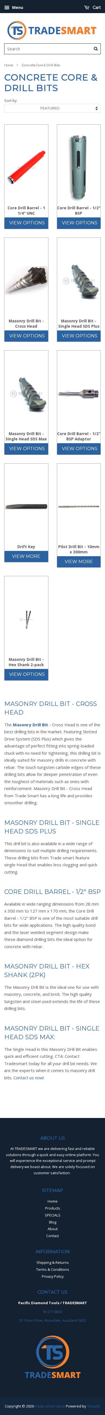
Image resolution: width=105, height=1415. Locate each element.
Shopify (93, 1406)
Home (8, 65)
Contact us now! (28, 1077)
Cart (96, 7)
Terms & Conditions (52, 1269)
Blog (52, 1222)
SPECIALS (52, 1215)
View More (26, 556)
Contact (52, 1235)
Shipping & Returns (52, 1262)
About (53, 1228)
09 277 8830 (52, 1311)
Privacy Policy (53, 1276)
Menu (17, 7)
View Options (27, 222)
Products (52, 1208)
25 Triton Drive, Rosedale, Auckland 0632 (52, 1320)
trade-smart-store (50, 1406)
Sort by (10, 100)
